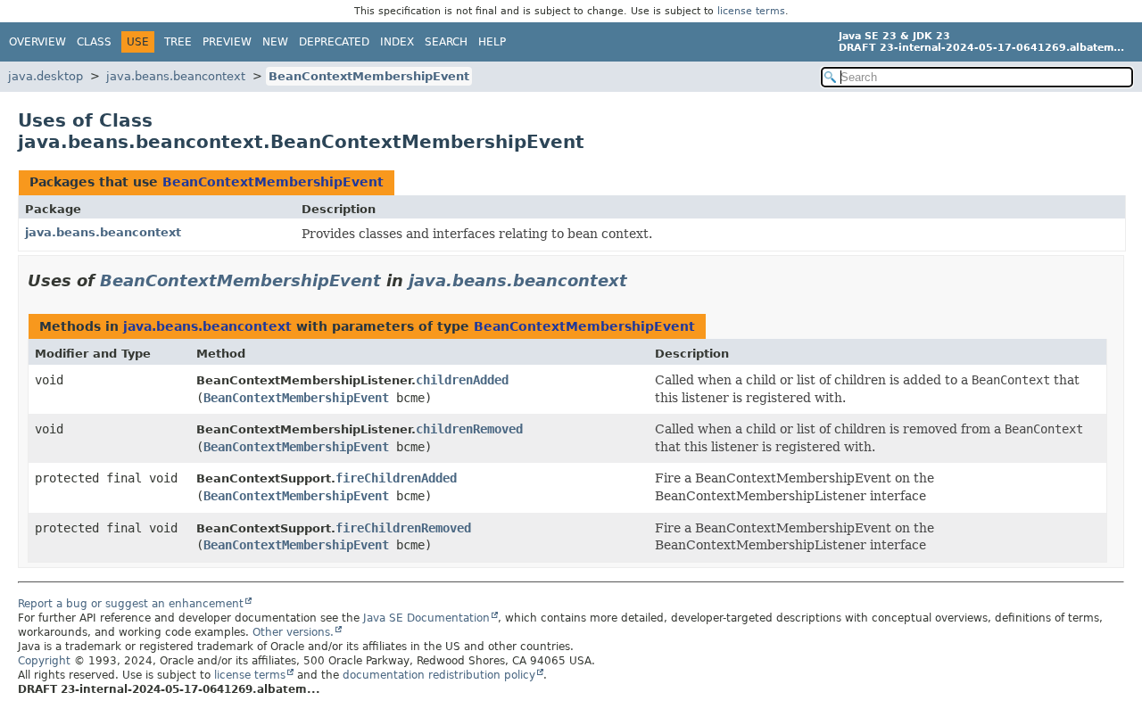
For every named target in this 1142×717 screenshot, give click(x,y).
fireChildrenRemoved (403, 528)
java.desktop (45, 76)
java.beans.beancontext (175, 76)
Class (94, 42)
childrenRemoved (469, 429)
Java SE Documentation (426, 618)
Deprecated (334, 42)
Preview (227, 42)
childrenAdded (462, 380)
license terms (751, 11)
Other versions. (293, 632)
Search (446, 42)
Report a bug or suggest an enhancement (131, 604)
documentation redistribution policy (439, 675)
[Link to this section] (640, 280)
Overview (37, 42)
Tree (178, 42)
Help (492, 42)
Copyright (44, 661)
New (275, 42)
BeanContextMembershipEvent (369, 76)
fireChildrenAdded (396, 478)
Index (397, 42)
